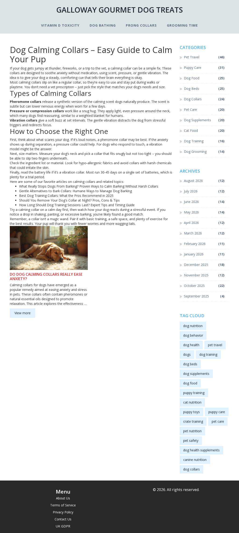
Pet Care (204, 109)
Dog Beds (204, 88)
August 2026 (204, 180)
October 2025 (204, 285)
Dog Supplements (204, 120)
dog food (190, 383)
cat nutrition (192, 402)
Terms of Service (63, 505)
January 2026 (204, 254)
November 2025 (204, 275)
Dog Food (204, 78)
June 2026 (204, 201)
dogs (187, 354)
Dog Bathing (103, 25)
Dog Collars (204, 99)
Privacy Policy (63, 512)
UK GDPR (63, 526)
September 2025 (204, 296)
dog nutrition (193, 326)
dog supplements (196, 373)
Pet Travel (204, 57)
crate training (193, 421)
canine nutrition (195, 459)
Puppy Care (204, 67)
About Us (63, 498)
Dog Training (204, 141)
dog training (208, 354)
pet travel (215, 345)
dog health (191, 345)
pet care (218, 421)
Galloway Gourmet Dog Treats (119, 10)
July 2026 (204, 191)
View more (22, 313)
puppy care (216, 412)
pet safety (190, 440)
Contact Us (63, 519)
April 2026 (204, 222)
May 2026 (204, 212)
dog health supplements (201, 450)
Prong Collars (141, 25)
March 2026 (204, 233)
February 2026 (204, 243)
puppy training (193, 392)
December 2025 (204, 264)
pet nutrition (192, 431)
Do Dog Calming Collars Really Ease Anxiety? (46, 276)
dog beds (190, 364)
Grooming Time (182, 25)
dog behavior (193, 335)
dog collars (191, 469)
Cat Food (204, 130)
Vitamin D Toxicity (60, 25)
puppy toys (191, 412)
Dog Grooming (204, 151)
